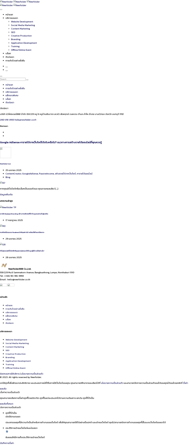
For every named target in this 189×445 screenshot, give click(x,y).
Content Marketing (20, 28)
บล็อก (8, 53)
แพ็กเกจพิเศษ (12, 95)
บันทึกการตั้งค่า (7, 443)
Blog (8, 177)
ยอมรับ (3, 388)
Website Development (22, 21)
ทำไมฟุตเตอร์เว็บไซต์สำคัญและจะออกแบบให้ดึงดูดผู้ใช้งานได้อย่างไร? (22, 251)
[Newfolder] (20, 1)
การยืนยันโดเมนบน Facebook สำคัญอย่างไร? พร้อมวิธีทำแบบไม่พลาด (22, 232)
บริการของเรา (12, 18)
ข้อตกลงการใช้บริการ (10, 373)
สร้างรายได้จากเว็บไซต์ (65, 173)
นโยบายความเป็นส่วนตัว (32, 373)
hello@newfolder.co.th (25, 119)
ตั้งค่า (185, 383)
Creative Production (21, 35)
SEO (13, 32)
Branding (15, 39)
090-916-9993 (7, 119)
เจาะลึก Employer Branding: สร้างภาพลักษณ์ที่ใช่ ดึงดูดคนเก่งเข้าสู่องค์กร (24, 214)
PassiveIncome (46, 173)
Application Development (24, 42)
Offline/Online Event (21, 50)
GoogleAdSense (30, 173)
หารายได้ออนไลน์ (84, 173)
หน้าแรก (9, 14)
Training (15, 46)
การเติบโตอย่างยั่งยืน (15, 60)
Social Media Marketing (23, 25)
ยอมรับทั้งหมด (6, 403)
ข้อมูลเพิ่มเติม (6, 194)
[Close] (1, 76)
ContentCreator (13, 173)
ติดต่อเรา (10, 57)
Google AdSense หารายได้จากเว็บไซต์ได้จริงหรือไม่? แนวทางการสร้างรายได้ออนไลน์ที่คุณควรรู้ (51, 142)
